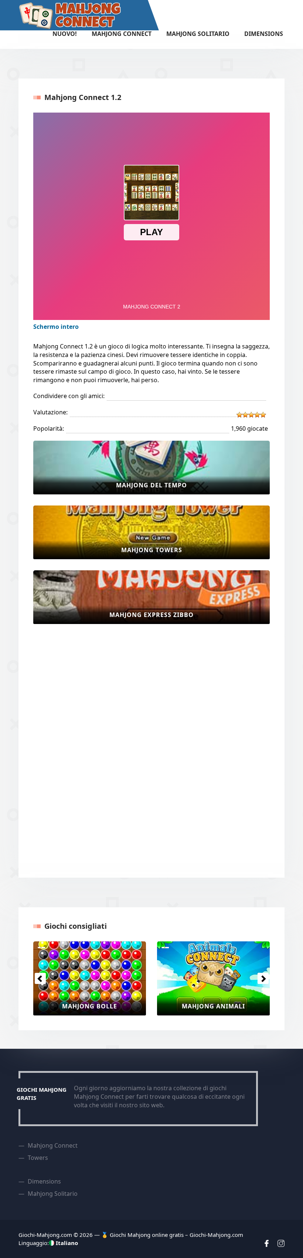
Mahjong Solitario (197, 34)
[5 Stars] (263, 415)
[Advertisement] (62, 746)
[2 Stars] (245, 415)
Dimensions (263, 34)
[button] (40, 978)
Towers (38, 1158)
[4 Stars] (257, 415)
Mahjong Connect (122, 34)
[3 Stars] (251, 415)
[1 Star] (239, 415)
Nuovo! (64, 34)
